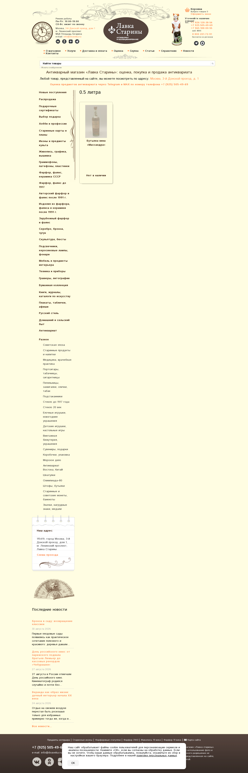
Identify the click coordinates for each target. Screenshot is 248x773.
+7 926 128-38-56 (201, 22)
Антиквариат (48, 331)
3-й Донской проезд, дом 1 (80, 28)
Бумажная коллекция (53, 285)
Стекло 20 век (52, 407)
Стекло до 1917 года (56, 402)
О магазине (53, 51)
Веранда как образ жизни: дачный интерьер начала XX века (52, 695)
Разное (44, 339)
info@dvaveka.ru (72, 36)
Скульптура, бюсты (52, 239)
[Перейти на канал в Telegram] (77, 41)
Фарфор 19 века (172, 740)
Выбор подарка (50, 117)
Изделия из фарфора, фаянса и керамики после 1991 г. (54, 208)
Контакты (52, 53)
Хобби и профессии (53, 124)
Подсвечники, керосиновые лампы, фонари (53, 250)
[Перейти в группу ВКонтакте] (58, 41)
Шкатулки (49, 475)
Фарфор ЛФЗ (131, 740)
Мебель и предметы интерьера (53, 263)
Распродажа (47, 99)
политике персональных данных (157, 756)
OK (73, 763)
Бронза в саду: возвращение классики (52, 623)
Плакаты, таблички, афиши (52, 305)
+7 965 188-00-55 (201, 28)
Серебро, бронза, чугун (51, 231)
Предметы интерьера (59, 740)
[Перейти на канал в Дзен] (70, 41)
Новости (188, 51)
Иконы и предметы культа (52, 143)
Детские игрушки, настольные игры (54, 428)
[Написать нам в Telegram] (188, 41)
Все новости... (42, 726)
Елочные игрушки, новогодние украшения (54, 417)
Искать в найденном (51, 67)
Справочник (169, 51)
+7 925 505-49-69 (202, 25)
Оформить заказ (201, 13)
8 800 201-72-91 (202, 34)
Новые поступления (52, 92)
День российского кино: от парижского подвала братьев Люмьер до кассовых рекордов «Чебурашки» (51, 658)
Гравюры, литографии (54, 278)
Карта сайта (194, 740)
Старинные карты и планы (53, 133)
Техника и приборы (52, 271)
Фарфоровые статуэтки (108, 740)
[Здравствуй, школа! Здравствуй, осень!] (180, 31)
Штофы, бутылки (54, 486)
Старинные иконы (83, 740)
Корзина (196, 9)
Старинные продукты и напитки (56, 352)
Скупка (134, 51)
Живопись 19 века (151, 740)
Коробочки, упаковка (56, 455)
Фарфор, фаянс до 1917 (52, 185)
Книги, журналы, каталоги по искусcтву (54, 294)
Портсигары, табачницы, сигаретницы (51, 373)
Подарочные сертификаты (48, 108)
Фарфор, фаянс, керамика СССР (50, 175)
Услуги (71, 51)
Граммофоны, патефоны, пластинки (54, 164)
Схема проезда (47, 555)
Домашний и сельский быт (54, 322)
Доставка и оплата (94, 51)
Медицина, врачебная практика (57, 362)
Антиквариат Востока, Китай (53, 468)
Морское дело (52, 460)
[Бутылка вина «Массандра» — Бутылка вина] (96, 121)
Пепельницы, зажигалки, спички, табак (55, 387)
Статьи (149, 51)
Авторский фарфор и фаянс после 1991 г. (54, 195)
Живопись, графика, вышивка (53, 154)
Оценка (118, 51)
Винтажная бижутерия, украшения (50, 440)
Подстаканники (52, 396)
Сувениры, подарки (55, 449)
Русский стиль (49, 313)
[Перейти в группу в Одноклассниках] (64, 41)
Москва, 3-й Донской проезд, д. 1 (174, 79)
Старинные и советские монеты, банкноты (55, 495)
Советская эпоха (54, 345)
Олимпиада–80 (52, 480)
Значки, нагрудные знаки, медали (55, 507)
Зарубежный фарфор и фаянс (54, 220)
